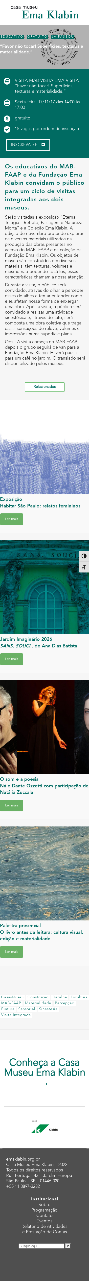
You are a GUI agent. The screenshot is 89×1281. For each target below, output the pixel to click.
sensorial (26, 1009)
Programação (44, 1210)
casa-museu (12, 997)
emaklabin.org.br (23, 1159)
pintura (8, 1009)
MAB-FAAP (11, 1003)
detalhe (59, 997)
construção (38, 997)
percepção (64, 1003)
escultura (79, 997)
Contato (44, 1215)
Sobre (44, 1205)
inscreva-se (24, 145)
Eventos (44, 1221)
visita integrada (16, 1015)
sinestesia (48, 1009)
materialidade (38, 1003)
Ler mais (11, 519)
